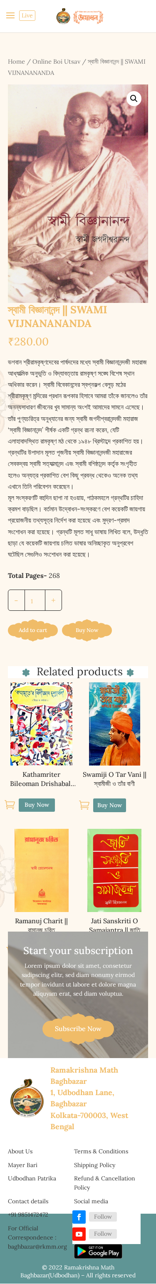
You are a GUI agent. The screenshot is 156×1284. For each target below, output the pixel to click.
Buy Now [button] (109, 805)
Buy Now (87, 630)
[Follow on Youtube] (79, 1234)
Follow (103, 1216)
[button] (133, 98)
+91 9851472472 (28, 1214)
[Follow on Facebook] (79, 1217)
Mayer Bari (22, 1165)
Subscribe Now (78, 1028)
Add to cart (33, 630)
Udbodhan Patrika (32, 1178)
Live (27, 15)
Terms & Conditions (101, 1151)
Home (16, 61)
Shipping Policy (94, 1165)
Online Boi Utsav (56, 61)
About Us (20, 1151)
